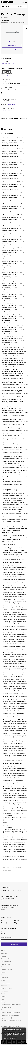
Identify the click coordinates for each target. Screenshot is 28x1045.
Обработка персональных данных (11, 1020)
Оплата (3, 975)
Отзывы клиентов (6, 961)
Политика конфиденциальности (10, 1012)
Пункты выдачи (5, 983)
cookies (18, 1029)
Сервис (3, 972)
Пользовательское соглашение (10, 1015)
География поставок (7, 1007)
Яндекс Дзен (5, 923)
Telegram (16, 923)
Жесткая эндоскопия (16, 867)
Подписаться (14, 944)
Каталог (8, 867)
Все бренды (4, 1001)
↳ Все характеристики (7, 63)
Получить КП (12, 45)
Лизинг (3, 980)
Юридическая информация (9, 1018)
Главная (3, 867)
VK (2, 920)
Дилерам (3, 993)
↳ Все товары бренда (7, 75)
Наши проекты (5, 964)
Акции (3, 999)
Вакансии (4, 967)
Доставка (4, 985)
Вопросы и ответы (6, 988)
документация (7, 110)
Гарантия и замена (6, 969)
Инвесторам (4, 991)
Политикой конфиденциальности (10, 1037)
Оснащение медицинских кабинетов (11, 1004)
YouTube (16, 920)
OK (22, 1041)
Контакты (4, 953)
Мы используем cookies (8, 1010)
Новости (3, 956)
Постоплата (4, 977)
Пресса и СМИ (5, 959)
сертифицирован (12, 104)
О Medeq (3, 951)
